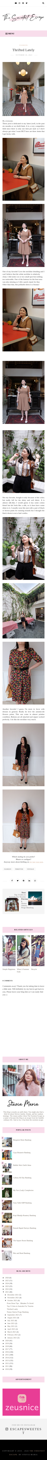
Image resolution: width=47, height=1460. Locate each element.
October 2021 (12, 1300)
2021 (7, 1292)
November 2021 (13, 1298)
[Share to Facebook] (12, 881)
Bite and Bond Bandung (21, 1253)
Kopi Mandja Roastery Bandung (24, 1215)
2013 (7, 1360)
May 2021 (11, 1326)
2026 (7, 1278)
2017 (7, 1349)
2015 (7, 1355)
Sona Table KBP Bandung (22, 1203)
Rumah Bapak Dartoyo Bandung (24, 1228)
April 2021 (11, 1329)
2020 (7, 1341)
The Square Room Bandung (23, 1241)
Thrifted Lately (12, 1309)
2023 (7, 1286)
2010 (7, 1369)
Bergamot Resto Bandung (22, 1140)
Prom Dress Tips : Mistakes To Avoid (20, 1303)
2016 (7, 1352)
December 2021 (13, 1295)
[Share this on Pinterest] (24, 881)
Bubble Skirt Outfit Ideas (22, 1165)
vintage (30, 869)
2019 (7, 1343)
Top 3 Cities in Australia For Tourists (20, 1306)
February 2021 (12, 1335)
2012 (7, 1363)
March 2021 (11, 1332)
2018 (7, 1346)
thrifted (19, 869)
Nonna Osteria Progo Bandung (18, 1312)
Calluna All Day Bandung (22, 1178)
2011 (7, 1366)
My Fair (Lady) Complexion (23, 1190)
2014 (7, 1358)
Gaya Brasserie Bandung (21, 1153)
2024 (7, 1283)
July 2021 (11, 1321)
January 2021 (12, 1338)
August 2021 (12, 1318)
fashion (23, 45)
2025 (7, 1281)
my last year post (36, 862)
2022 (7, 1289)
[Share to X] (18, 881)
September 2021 (13, 1315)
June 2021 (11, 1323)
